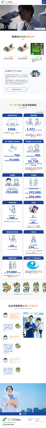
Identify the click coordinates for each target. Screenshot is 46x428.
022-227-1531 (9, 425)
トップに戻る (24, 413)
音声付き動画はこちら (41, 28)
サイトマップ (38, 418)
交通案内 (30, 420)
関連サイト (38, 420)
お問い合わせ (31, 418)
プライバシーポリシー (40, 421)
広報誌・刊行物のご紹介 (16, 89)
